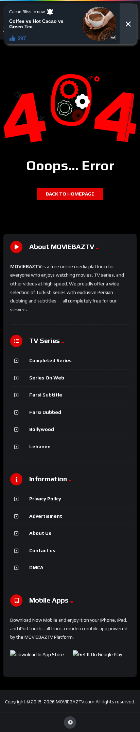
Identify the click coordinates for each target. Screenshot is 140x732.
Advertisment (45, 516)
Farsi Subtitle (45, 395)
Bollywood (41, 429)
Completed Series (50, 360)
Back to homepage (70, 194)
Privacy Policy (45, 498)
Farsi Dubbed (45, 412)
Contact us (42, 550)
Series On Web (46, 377)
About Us (40, 533)
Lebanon (40, 446)
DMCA (36, 567)
